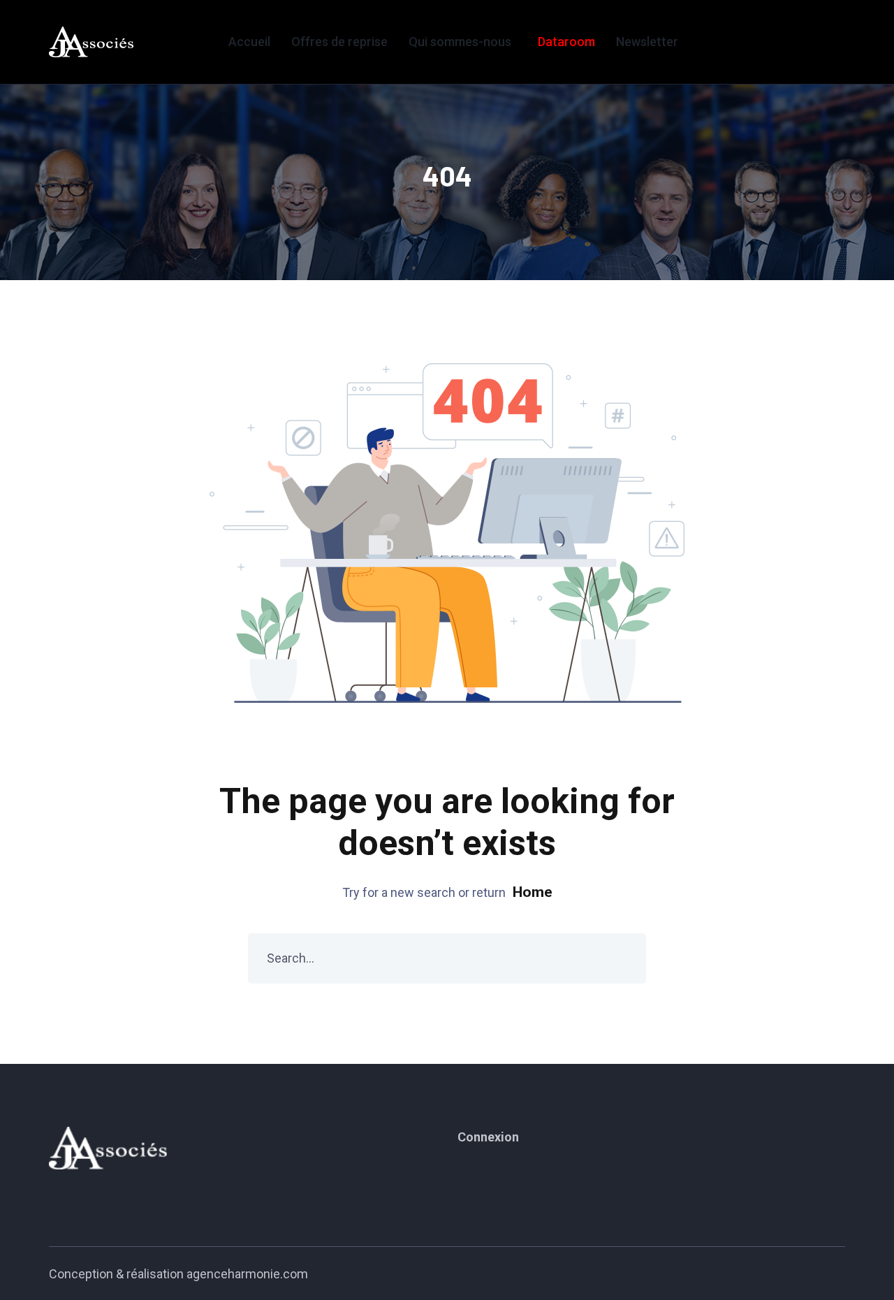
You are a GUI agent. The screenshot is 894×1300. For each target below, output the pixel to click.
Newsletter (647, 41)
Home (532, 892)
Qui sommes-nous (460, 41)
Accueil (249, 41)
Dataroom (566, 41)
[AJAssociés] (91, 42)
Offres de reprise (339, 41)
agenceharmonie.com (247, 1273)
